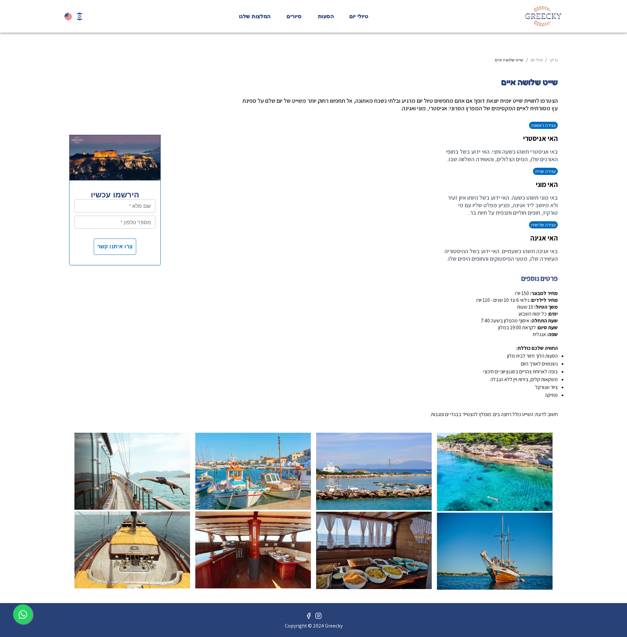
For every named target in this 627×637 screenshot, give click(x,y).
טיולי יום (358, 16)
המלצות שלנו (255, 16)
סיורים (294, 16)
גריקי (554, 59)
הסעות (326, 16)
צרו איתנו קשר (115, 246)
